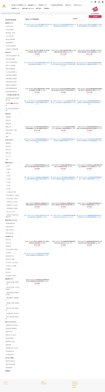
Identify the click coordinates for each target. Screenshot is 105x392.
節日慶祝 (8, 269)
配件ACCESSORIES (10, 322)
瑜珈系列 (8, 146)
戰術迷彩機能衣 (10, 361)
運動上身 (8, 127)
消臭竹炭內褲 (10, 230)
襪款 (7, 137)
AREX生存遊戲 (9, 358)
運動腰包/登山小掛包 (12, 348)
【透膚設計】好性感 (12, 205)
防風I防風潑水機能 (11, 82)
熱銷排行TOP (42, 5)
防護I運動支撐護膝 (11, 78)
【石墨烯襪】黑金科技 (12, 313)
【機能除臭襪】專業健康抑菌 (12, 293)
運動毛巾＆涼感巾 (11, 335)
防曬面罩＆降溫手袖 (12, 325)
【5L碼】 (8, 189)
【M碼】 (8, 169)
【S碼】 (8, 166)
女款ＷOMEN (78, 5)
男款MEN (68, 5)
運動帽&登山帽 (10, 341)
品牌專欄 (46, 8)
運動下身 (8, 133)
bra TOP (8, 156)
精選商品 (7, 371)
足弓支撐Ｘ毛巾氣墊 (12, 262)
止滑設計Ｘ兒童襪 (11, 266)
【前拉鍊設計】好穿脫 (12, 195)
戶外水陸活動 (10, 36)
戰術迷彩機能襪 (10, 364)
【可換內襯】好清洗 (12, 199)
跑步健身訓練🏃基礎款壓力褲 (12, 99)
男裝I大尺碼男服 (16, 13)
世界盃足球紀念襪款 (12, 249)
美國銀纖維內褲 (10, 223)
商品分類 (9, 13)
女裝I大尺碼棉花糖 (11, 62)
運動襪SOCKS (15, 8)
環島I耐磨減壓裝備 (11, 88)
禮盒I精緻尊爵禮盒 (11, 91)
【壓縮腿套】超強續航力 (12, 299)
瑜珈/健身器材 (10, 338)
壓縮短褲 (8, 123)
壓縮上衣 (8, 120)
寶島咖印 (8, 246)
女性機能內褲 (10, 354)
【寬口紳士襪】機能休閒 (12, 309)
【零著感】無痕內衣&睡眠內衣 (12, 216)
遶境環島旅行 (10, 43)
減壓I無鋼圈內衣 (10, 69)
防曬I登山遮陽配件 (11, 85)
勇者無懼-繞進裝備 (10, 20)
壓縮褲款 (8, 117)
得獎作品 (8, 240)
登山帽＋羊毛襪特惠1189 (18, 5)
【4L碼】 (8, 185)
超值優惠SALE (32, 5)
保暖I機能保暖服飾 (11, 75)
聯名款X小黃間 (10, 259)
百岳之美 (8, 243)
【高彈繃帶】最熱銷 (12, 208)
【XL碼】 (8, 176)
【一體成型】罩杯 (11, 192)
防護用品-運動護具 (11, 328)
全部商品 (4, 13)
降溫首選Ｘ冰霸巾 (11, 276)
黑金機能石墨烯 (10, 59)
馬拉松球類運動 (10, 39)
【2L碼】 (8, 179)
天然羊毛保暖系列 (11, 46)
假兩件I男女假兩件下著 (12, 56)
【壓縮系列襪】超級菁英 (12, 304)
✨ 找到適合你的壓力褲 (56, 5)
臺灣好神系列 (10, 256)
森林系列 (8, 272)
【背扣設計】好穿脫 (12, 202)
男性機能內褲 (10, 351)
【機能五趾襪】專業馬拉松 (12, 283)
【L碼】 (8, 172)
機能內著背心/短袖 (11, 130)
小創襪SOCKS (9, 236)
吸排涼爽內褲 (10, 233)
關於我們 (38, 8)
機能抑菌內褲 (10, 227)
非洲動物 (8, 253)
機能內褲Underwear (28, 8)
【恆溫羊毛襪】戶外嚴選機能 (12, 288)
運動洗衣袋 (9, 332)
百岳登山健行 (10, 26)
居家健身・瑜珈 (10, 33)
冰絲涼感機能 (10, 30)
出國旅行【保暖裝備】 (12, 49)
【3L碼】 (8, 182)
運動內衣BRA (9, 163)
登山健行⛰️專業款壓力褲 (12, 109)
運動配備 (8, 345)
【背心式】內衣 (10, 212)
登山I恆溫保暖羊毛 (11, 72)
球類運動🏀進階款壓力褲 (12, 104)
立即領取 (95, 16)
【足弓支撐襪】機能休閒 (12, 318)
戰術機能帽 (9, 368)
